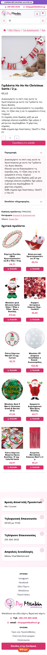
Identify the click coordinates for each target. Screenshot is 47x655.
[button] (41, 40)
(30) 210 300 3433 (28, 618)
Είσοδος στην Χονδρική (23, 646)
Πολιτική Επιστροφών (24, 636)
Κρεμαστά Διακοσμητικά (24, 215)
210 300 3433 (13, 7)
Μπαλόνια (23, 591)
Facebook (23, 583)
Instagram (23, 579)
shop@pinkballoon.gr (35, 7)
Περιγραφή (10, 153)
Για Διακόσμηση (31, 30)
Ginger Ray (13, 219)
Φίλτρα (23, 650)
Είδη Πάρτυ (14, 30)
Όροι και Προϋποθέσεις (23, 632)
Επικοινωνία (24, 640)
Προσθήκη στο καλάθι (23, 143)
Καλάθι (13, 269)
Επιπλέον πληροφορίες (17, 202)
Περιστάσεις (23, 595)
